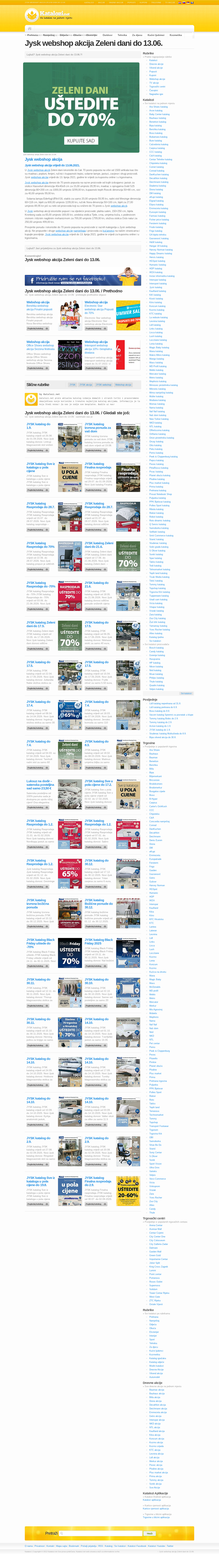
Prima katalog (156, 486)
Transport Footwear (159, 1126)
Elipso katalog (156, 204)
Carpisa (153, 802)
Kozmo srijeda (156, 1446)
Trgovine (156, 3)
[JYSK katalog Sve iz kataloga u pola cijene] (38, 489)
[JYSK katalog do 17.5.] (97, 648)
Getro (152, 878)
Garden (153, 870)
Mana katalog (156, 351)
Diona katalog (156, 189)
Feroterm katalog (157, 223)
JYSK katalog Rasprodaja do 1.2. (40, 822)
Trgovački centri (157, 86)
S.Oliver (153, 1156)
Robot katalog (156, 516)
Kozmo (152, 957)
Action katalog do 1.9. (160, 726)
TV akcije (170, 3)
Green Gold (155, 1255)
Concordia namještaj (159, 821)
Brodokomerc (156, 784)
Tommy (153, 1118)
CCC (151, 810)
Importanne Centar (158, 1259)
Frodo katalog (156, 227)
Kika (151, 911)
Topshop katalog (157, 588)
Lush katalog (155, 336)
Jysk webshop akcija (36, 182)
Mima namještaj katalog (161, 392)
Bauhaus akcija (157, 1393)
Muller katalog (156, 396)
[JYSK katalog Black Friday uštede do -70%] (38, 965)
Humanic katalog (157, 264)
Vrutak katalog (156, 611)
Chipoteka (154, 814)
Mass (152, 983)
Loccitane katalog (158, 340)
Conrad (152, 825)
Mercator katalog (157, 374)
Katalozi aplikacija (152, 1500)
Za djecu (137, 35)
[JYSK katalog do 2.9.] (38, 1163)
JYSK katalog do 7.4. (96, 703)
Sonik (152, 1160)
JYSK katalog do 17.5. (96, 624)
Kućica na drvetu (157, 972)
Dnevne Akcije (156, 1369)
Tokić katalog (156, 580)
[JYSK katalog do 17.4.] (38, 727)
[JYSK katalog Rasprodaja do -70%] (38, 608)
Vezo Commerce (157, 1179)
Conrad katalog (156, 170)
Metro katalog (156, 377)
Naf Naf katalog (157, 411)
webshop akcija (39, 177)
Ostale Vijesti (156, 1304)
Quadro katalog (156, 685)
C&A (151, 817)
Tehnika (122, 35)
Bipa (151, 772)
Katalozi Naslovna (31, 28)
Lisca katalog (156, 332)
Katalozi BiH (192, 3)
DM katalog (155, 193)
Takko (152, 1103)
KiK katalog (155, 295)
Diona (152, 844)
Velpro (152, 1175)
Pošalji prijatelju (88, 1546)
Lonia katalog (156, 343)
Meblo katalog (156, 370)
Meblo (152, 994)
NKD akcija (154, 1423)
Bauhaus (153, 753)
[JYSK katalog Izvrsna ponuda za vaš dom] (97, 449)
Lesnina (153, 934)
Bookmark (74, 1546)
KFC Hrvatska (156, 919)
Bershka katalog (157, 129)
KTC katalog (155, 313)
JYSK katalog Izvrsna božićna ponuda (38, 903)
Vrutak (152, 1190)
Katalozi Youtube (156, 1546)
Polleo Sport (155, 1092)
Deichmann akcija (158, 1408)
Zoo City (153, 1201)
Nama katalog (156, 407)
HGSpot (153, 889)
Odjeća (64, 35)
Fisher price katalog (159, 219)
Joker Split (154, 1263)
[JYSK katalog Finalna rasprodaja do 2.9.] (97, 1203)
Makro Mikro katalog (159, 355)
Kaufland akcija (157, 1431)
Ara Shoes (154, 750)
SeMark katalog (157, 532)
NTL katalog (155, 426)
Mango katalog (156, 359)
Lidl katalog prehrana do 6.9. (163, 707)
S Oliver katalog (157, 550)
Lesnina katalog (157, 321)
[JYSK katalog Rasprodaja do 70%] (38, 568)
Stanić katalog (156, 539)
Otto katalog (155, 445)
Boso (151, 795)
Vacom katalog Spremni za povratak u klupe (171, 714)
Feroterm (153, 863)
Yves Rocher (155, 1197)
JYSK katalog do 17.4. (38, 703)
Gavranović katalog (159, 238)
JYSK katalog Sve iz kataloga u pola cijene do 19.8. (41, 1181)
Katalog (108, 1546)
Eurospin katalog (157, 212)
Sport (152, 1339)
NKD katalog (155, 422)
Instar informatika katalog (162, 276)
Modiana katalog (157, 400)
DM (151, 848)
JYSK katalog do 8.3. (96, 743)
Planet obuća (155, 1066)
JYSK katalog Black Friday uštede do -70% (41, 943)
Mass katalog (156, 362)
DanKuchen (155, 829)
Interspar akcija (157, 1420)
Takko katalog (156, 562)
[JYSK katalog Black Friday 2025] (97, 965)
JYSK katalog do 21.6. (96, 584)
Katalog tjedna (156, 637)
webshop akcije (64, 230)
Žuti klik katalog (157, 622)
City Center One (157, 1236)
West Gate (154, 1296)
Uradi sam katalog (158, 599)
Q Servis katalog (157, 524)
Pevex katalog (156, 464)
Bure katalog (155, 140)
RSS (100, 1546)
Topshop (153, 1122)
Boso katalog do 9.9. (159, 711)
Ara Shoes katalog (158, 106)
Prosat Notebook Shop (160, 494)
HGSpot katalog (157, 261)
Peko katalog (155, 449)
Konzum (153, 964)
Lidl (151, 938)
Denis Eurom (155, 840)
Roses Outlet (155, 1281)
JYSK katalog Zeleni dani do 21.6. (99, 544)
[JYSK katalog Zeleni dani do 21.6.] (97, 568)
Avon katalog (155, 110)
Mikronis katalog (157, 389)
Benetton (153, 761)
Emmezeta (154, 855)
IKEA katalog (155, 272)
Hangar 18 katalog (158, 246)
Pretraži (51, 1533)
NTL (151, 1039)
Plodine (153, 1069)
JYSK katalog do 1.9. (38, 425)
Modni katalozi (156, 1366)
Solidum (153, 1289)
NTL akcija (154, 1427)
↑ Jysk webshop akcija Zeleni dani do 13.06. (176, 1552)
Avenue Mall (155, 1229)
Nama (152, 1021)
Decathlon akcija (157, 1405)
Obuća (77, 35)
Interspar (153, 904)
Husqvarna (154, 659)
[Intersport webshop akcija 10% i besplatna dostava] (97, 367)
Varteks (153, 1171)
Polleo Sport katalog (159, 505)
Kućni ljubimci (156, 35)
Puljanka (153, 1084)
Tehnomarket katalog (159, 569)
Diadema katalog (157, 185)
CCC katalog (155, 152)
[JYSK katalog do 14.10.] (97, 1044)
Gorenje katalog (157, 655)
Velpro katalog (156, 689)
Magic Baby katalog (159, 347)
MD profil (153, 990)
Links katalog (156, 328)
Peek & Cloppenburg (159, 1051)
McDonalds (154, 987)
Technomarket (156, 1115)
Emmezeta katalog (158, 208)
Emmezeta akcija (158, 1412)
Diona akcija (155, 1401)
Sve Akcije (154, 1487)
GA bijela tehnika (157, 234)
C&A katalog (155, 155)
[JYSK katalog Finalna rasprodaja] (97, 489)
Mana (152, 975)
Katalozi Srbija (188, 3)
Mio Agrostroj (155, 1009)
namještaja (80, 230)
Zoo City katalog (157, 618)
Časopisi (153, 90)
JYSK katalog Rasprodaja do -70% (41, 584)
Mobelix (153, 1013)
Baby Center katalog (159, 114)
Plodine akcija (156, 1468)
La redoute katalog (158, 317)
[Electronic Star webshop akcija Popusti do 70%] (97, 328)
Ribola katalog (156, 509)
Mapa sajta (61, 1546)
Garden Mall (155, 1251)
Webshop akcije (157, 79)
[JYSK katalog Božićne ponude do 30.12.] (97, 925)
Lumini (152, 1270)
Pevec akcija (155, 1465)
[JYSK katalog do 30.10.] (97, 1005)
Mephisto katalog (157, 381)
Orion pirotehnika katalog (161, 438)
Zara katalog (155, 614)
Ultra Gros (154, 1167)
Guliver (152, 881)
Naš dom (153, 1028)
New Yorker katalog (159, 419)
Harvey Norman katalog (161, 249)
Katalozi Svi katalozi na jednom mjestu (48, 15)
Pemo (152, 1047)
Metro (152, 998)
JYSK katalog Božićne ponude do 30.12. (99, 903)
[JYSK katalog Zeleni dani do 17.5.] (38, 648)
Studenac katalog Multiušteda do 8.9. (167, 733)
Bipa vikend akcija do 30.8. (162, 737)
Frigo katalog (155, 231)
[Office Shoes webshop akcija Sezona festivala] (38, 367)
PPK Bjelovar (156, 1088)
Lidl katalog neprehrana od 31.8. (165, 703)
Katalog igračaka (157, 1358)
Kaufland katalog (157, 291)
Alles (151, 1205)
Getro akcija (155, 1416)
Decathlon (154, 832)
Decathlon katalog (158, 178)
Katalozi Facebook (137, 1546)
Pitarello (153, 1058)
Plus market (155, 1073)
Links (152, 942)
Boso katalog (155, 133)
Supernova (154, 1285)
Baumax (153, 757)
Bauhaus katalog (157, 118)
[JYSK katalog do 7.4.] (97, 727)
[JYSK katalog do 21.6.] (97, 608)
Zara (151, 1194)
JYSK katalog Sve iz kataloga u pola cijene (41, 467)
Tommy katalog (157, 584)
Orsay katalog (156, 441)
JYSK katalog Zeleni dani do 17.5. (41, 624)
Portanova (154, 1278)
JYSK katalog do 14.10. (96, 1020)
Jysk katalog (155, 287)
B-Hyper (153, 799)
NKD (151, 1036)
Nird (151, 1032)
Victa (151, 1182)
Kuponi (143, 3)
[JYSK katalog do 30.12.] (97, 886)
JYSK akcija (86, 384)
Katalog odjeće (156, 1362)
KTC (151, 923)
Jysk (30, 211)
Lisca (152, 945)
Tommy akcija (156, 1480)
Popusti (131, 3)
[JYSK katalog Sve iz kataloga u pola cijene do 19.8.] (38, 1203)
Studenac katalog (158, 543)
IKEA (152, 900)
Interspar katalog (157, 280)
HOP (151, 896)
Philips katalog (156, 678)
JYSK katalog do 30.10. (96, 981)
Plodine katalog (157, 479)
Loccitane (154, 953)
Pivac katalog (156, 471)
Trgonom (153, 1130)
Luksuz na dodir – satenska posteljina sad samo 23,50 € (40, 784)
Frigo (151, 866)
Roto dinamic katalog (159, 520)
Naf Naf (153, 1024)
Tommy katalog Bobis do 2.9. (163, 718)
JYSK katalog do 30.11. (38, 981)
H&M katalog (155, 242)
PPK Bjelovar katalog (160, 501)
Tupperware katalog (159, 595)
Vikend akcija (156, 1373)
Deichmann (154, 836)
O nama (29, 1546)
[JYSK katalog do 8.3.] (97, 767)
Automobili (154, 1377)
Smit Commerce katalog (161, 535)
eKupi (152, 851)
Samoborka (155, 1141)
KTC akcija (154, 1450)
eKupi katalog (156, 197)
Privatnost (40, 1546)
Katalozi (89, 3)
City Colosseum (157, 1240)
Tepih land (154, 1107)
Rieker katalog (156, 513)
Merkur (152, 1005)
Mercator (153, 1002)
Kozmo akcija (156, 1442)
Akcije (101, 3)
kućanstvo (108, 230)
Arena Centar (155, 1225)
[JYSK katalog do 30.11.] (38, 1005)
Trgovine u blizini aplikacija (156, 1517)
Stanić (152, 1148)
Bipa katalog (155, 125)
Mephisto (153, 1017)
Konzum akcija (156, 1438)
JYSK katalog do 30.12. (96, 862)
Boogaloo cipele (157, 791)
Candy (152, 1209)
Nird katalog (155, 670)
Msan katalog (156, 674)
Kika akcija (154, 1435)
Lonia (152, 960)
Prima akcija (155, 1476)
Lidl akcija (154, 1457)
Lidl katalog (155, 325)
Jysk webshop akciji (38, 170)
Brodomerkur (155, 787)
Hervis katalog (156, 257)
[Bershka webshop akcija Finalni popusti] (38, 328)
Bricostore (154, 780)
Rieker (152, 1096)
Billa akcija (154, 1397)
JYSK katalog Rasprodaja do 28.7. (41, 505)
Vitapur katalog (156, 607)
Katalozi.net (51, 394)
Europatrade (155, 859)
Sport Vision (155, 1163)
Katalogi (184, 3)
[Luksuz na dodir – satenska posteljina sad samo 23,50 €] (38, 806)
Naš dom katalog (157, 415)
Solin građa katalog (158, 547)
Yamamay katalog (158, 626)
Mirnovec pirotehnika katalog (163, 385)
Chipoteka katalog (158, 163)
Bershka (153, 765)
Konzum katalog (157, 306)
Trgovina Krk (155, 1133)
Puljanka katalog (157, 498)
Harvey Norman (157, 885)
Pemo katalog (156, 453)
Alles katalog (155, 633)
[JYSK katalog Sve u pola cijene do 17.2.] (97, 806)
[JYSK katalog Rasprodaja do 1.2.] (38, 846)
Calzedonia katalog (158, 144)
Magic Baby (155, 979)
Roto (151, 1100)
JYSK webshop (103, 384)
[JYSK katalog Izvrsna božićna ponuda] (38, 925)
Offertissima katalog (159, 430)
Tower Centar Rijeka (159, 1293)
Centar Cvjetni (156, 1233)
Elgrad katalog (156, 201)
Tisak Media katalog (159, 577)
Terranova (154, 1111)
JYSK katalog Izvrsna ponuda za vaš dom (98, 427)
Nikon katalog (156, 666)
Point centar (155, 1274)
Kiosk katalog (156, 298)
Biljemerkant (155, 776)
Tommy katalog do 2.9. (160, 722)
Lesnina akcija (156, 1453)
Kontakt (50, 1546)
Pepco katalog (156, 460)
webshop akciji (119, 205)
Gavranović (155, 874)
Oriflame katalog (157, 434)
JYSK (72, 384)
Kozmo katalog (156, 310)
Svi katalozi (155, 641)
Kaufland (153, 908)
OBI (151, 1137)
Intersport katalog (158, 283)
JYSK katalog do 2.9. (38, 1139)
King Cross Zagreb (158, 1266)
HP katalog (154, 663)
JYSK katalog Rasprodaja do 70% (40, 544)
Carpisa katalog (157, 148)
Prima (152, 1077)
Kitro (151, 915)
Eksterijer (91, 35)
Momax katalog (157, 404)
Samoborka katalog (159, 528)
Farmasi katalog (157, 216)
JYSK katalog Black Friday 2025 (99, 941)
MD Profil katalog (157, 366)
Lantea (152, 926)
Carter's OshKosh (158, 806)
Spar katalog (155, 558)
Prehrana (32, 35)
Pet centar (154, 1043)
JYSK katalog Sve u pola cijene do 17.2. (99, 782)
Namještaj (49, 35)
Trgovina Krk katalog (159, 592)
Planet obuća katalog (159, 475)
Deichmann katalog (158, 182)
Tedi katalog (155, 565)
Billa (151, 769)
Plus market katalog (159, 483)
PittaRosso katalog (158, 468)
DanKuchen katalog (159, 174)
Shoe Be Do (155, 1145)
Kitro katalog (155, 302)
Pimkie (152, 1062)
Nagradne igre (156, 94)
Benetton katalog (157, 122)
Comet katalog (156, 167)
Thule (152, 1212)
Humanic (153, 893)
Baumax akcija (156, 1389)
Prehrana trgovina (158, 1081)
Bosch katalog (156, 647)
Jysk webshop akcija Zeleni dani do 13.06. (93, 43)
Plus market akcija (158, 1472)
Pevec (152, 1054)
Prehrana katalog (157, 490)
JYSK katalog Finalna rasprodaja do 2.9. (98, 1181)
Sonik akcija (155, 1484)
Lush (151, 949)
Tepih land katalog (158, 573)
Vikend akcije (116, 3)
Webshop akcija (38, 302)
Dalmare (153, 1248)
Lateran (153, 930)
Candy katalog (156, 651)
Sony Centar (155, 1152)
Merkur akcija (156, 1461)
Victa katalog (155, 603)
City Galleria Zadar (158, 1244)
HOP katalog (155, 268)
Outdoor (107, 35)
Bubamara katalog (158, 137)
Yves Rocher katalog (159, 629)
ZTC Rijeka (154, 1300)
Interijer (153, 1335)
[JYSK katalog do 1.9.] (38, 449)
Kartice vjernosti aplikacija (156, 1508)
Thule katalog (156, 681)
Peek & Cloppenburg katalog (163, 456)
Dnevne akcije (156, 64)
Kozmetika (176, 35)
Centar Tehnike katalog (160, 159)
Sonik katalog (156, 554)
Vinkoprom (154, 1186)
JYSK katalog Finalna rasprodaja (98, 465)
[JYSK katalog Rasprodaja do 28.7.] (38, 529)
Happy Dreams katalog (160, 253)
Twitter (170, 1546)
